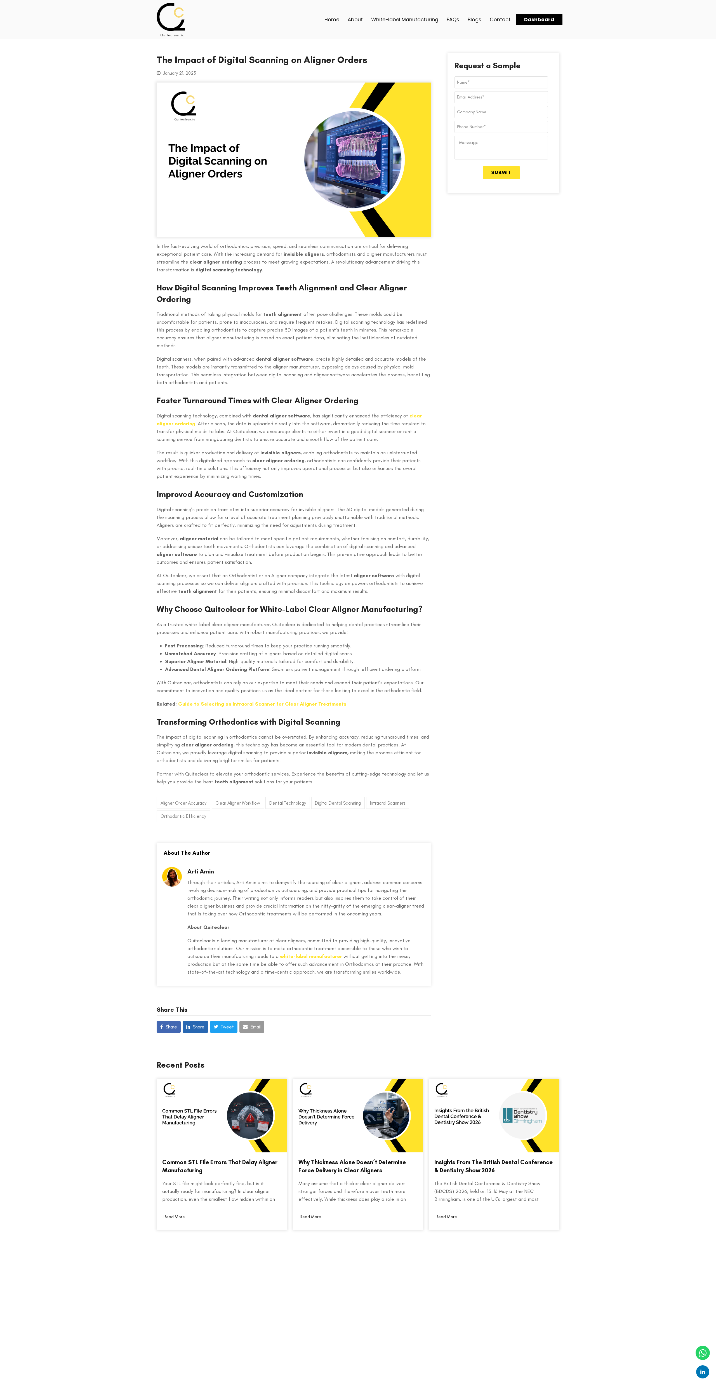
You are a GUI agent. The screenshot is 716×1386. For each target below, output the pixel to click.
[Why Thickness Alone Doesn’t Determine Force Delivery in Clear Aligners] (358, 1115)
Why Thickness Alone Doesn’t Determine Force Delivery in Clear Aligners (352, 1166)
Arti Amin (200, 871)
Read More (174, 1216)
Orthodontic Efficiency (183, 816)
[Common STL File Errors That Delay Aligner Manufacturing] (222, 1115)
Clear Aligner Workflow (237, 803)
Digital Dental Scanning (338, 803)
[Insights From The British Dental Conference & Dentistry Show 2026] (494, 1115)
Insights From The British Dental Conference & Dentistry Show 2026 (493, 1166)
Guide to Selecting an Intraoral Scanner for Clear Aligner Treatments (262, 704)
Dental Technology (287, 803)
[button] (169, 1027)
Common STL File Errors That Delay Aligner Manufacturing (219, 1166)
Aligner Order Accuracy (183, 803)
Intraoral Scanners (387, 803)
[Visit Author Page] (172, 885)
